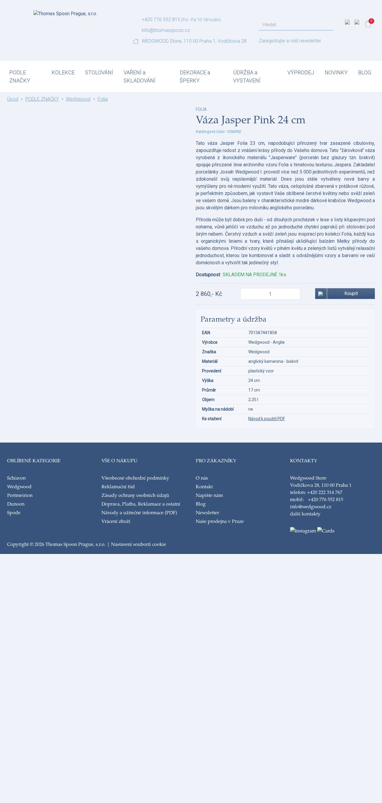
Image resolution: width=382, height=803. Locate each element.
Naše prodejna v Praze (220, 521)
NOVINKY (336, 72)
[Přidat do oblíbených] (321, 293)
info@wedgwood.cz (310, 506)
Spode (14, 512)
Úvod (12, 99)
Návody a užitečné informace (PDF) (139, 512)
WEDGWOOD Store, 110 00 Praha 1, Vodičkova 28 (194, 41)
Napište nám (209, 495)
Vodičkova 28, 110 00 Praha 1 (321, 484)
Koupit (351, 293)
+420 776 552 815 (161, 19)
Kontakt (204, 486)
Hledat (327, 24)
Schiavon (16, 477)
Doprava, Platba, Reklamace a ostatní (140, 503)
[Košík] (368, 23)
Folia (103, 99)
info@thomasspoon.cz (166, 30)
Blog (201, 503)
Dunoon (15, 503)
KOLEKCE (63, 72)
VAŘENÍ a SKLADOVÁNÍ (139, 76)
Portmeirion (20, 495)
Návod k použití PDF (266, 418)
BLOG (364, 72)
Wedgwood (78, 99)
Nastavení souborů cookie (138, 544)
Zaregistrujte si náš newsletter (290, 41)
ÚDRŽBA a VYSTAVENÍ (247, 76)
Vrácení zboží (115, 521)
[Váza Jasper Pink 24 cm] (96, 109)
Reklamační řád (118, 486)
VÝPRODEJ (300, 72)
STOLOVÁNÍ (99, 72)
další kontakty (305, 513)
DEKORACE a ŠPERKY (195, 76)
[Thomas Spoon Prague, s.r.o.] (65, 12)
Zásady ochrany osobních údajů (135, 495)
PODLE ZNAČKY (19, 76)
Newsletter (207, 512)
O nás (202, 477)
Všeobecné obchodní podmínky (135, 477)
